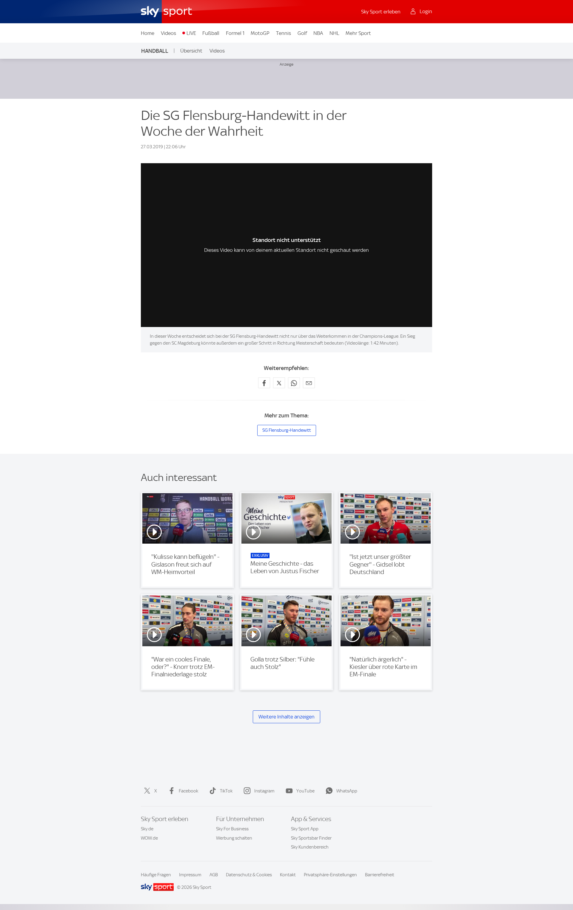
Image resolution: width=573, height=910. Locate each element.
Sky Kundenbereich (310, 847)
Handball (154, 51)
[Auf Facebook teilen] (264, 382)
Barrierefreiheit (379, 874)
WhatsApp (346, 791)
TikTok (226, 791)
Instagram (264, 791)
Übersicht (191, 51)
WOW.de (149, 838)
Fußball (210, 33)
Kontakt (288, 874)
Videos (168, 33)
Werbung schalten (234, 838)
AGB (214, 874)
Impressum (190, 874)
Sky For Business (232, 829)
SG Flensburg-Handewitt (286, 430)
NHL (334, 33)
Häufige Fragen (156, 874)
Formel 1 (235, 33)
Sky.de (147, 829)
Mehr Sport (358, 33)
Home (147, 33)
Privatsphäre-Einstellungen (330, 874)
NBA (318, 33)
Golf (302, 33)
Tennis (283, 33)
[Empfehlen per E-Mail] (309, 382)
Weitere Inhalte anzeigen (286, 717)
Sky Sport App (304, 829)
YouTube (305, 791)
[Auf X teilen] (279, 382)
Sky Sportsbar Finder (311, 838)
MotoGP (260, 33)
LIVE (191, 33)
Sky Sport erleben (381, 12)
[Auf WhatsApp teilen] (294, 382)
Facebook (188, 791)
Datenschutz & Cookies (249, 874)
